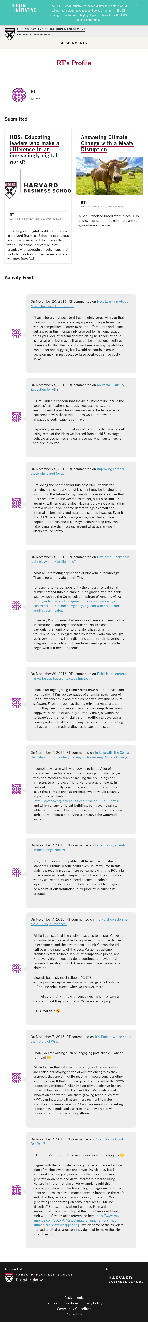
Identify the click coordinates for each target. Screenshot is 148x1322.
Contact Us (74, 1314)
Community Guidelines (74, 1308)
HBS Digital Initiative (69, 5)
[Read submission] (38, 196)
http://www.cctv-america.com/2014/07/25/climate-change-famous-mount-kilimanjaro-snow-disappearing (77, 1220)
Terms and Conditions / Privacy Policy (74, 1303)
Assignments (74, 43)
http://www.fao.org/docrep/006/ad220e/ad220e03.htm (75, 801)
